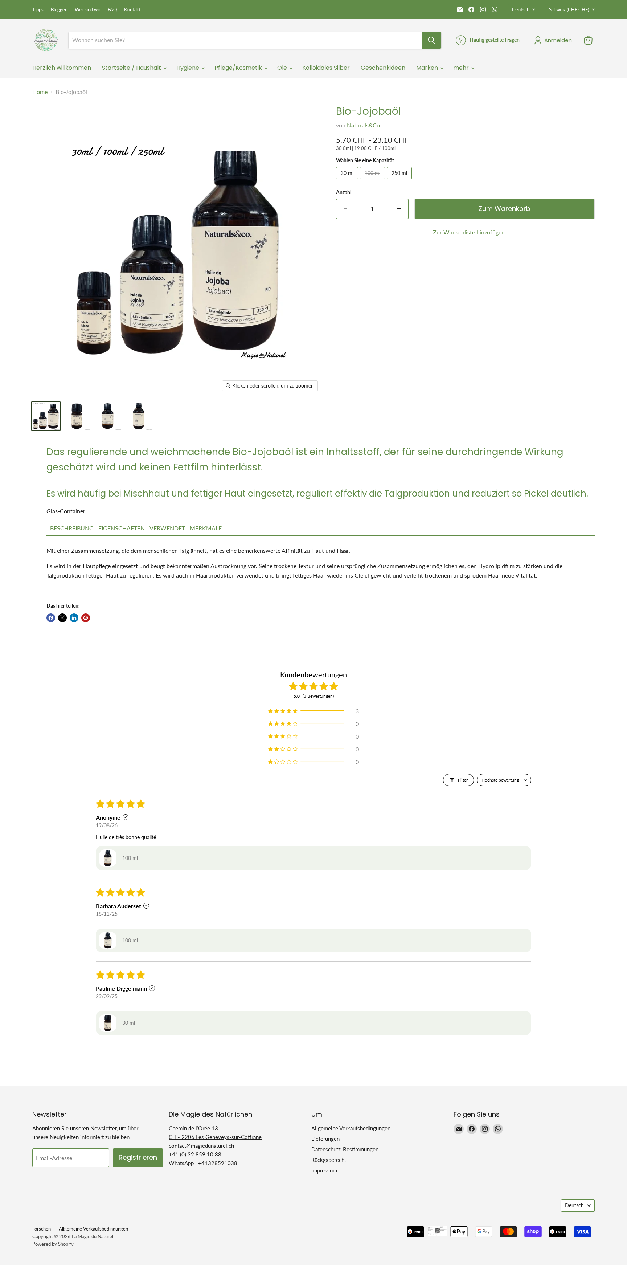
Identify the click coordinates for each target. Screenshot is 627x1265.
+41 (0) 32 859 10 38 (195, 1154)
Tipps (38, 9)
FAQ (112, 9)
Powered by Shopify (53, 1244)
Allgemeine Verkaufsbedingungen (350, 1128)
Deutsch (520, 9)
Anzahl (343, 192)
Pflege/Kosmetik (238, 68)
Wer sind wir (88, 9)
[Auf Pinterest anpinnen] (85, 617)
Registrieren (138, 1157)
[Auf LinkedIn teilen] (74, 617)
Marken (427, 68)
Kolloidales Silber (326, 68)
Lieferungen (325, 1138)
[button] (71, 528)
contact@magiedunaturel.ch (201, 1145)
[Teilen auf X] (62, 617)
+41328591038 (217, 1163)
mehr (461, 68)
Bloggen (59, 9)
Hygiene (188, 68)
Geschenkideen (383, 68)
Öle (282, 68)
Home (40, 92)
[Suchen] (431, 40)
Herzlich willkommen (61, 68)
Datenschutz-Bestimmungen (344, 1149)
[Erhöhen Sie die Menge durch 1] (399, 209)
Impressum (324, 1170)
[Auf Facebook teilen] (50, 617)
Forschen (41, 1229)
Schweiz (569, 9)
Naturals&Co (363, 125)
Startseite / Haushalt (132, 68)
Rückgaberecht (328, 1159)
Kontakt (132, 9)
